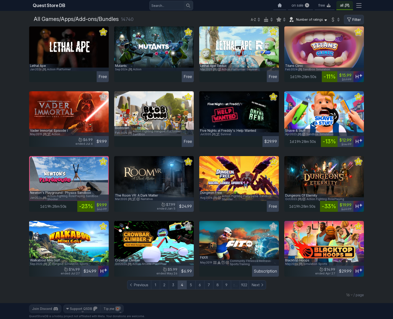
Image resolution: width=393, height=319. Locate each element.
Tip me (108, 309)
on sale (297, 5)
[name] (255, 19)
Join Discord (42, 309)
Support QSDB (79, 309)
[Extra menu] (359, 5)
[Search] (188, 5)
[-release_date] (267, 19)
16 (348, 295)
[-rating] (280, 19)
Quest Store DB (49, 5)
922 (244, 285)
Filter (356, 19)
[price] (334, 19)
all (341, 5)
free (321, 5)
